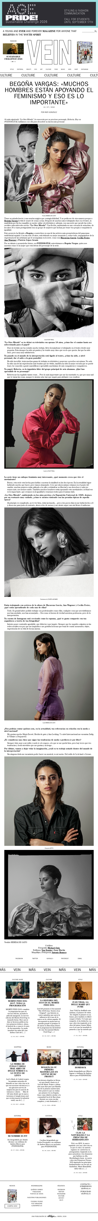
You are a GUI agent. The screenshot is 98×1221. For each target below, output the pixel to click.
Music (63, 69)
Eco (35, 69)
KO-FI (61, 1200)
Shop (76, 69)
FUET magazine (36, 1204)
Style (12, 69)
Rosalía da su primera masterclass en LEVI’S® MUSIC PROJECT (49, 1072)
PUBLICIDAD (37, 1192)
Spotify (61, 1198)
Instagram (84, 69)
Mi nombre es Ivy (17, 1136)
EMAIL (80, 959)
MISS (49, 1137)
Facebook (61, 1190)
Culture (48, 69)
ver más (22, 1036)
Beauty (29, 69)
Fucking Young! (37, 1201)
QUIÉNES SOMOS (37, 1190)
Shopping (17, 1047)
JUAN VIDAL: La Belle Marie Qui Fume (80, 1004)
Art (41, 69)
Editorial (20, 69)
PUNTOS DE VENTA (36, 1194)
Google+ (3, 1220)
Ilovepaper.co (36, 1206)
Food (56, 69)
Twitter (61, 1192)
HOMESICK (80, 1068)
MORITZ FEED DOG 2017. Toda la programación (17, 1003)
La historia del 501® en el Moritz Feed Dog (49, 1003)
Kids (69, 69)
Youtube (61, 1196)
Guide (21, 980)
